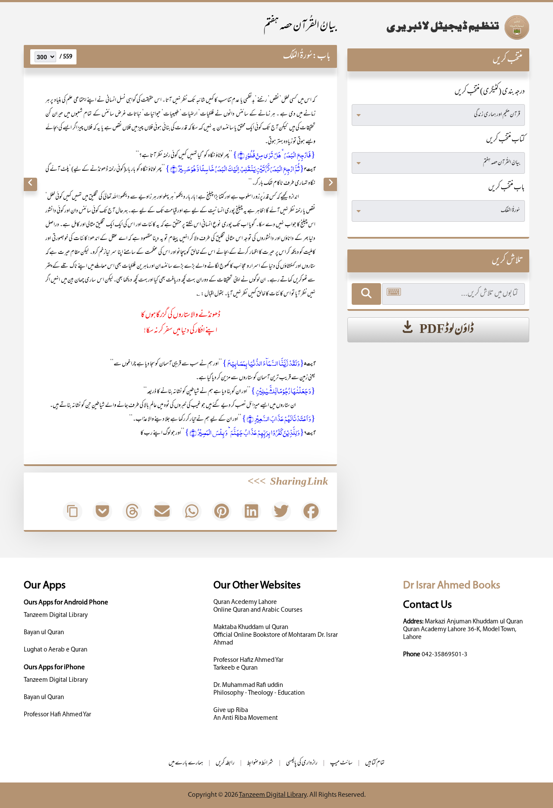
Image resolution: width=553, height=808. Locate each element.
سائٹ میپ (341, 763)
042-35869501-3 (444, 655)
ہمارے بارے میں (185, 763)
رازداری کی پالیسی (302, 763)
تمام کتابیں (375, 763)
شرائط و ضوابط (260, 763)
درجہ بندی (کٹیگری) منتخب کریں (489, 92)
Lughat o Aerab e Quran (55, 650)
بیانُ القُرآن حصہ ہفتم (300, 27)
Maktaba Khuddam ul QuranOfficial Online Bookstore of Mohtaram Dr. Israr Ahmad (275, 635)
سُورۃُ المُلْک (297, 56)
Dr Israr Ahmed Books (451, 585)
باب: (321, 56)
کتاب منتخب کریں (505, 140)
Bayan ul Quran (44, 632)
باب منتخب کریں (506, 188)
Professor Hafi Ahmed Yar (57, 715)
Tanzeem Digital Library (56, 615)
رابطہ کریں (225, 763)
